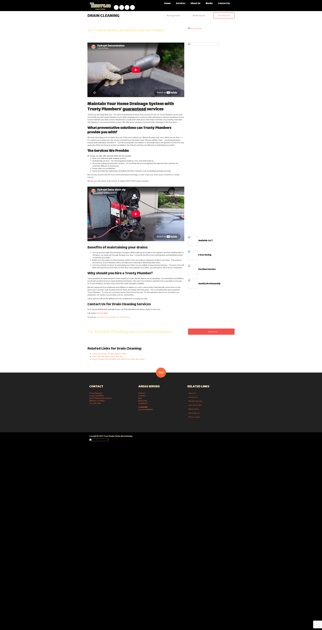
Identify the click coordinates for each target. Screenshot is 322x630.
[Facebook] (116, 7)
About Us (195, 4)
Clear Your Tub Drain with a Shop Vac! (107, 356)
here (181, 137)
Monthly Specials (199, 15)
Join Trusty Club (224, 15)
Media (209, 4)
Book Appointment (173, 15)
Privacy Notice (194, 417)
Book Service (213, 331)
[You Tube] (127, 7)
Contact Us (224, 4)
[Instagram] (121, 7)
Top (161, 372)
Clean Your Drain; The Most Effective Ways (109, 353)
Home (167, 4)
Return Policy (194, 409)
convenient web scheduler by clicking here (113, 317)
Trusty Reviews (194, 413)
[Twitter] (132, 7)
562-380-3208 (95, 403)
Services (180, 4)
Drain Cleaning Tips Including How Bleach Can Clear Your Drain (118, 359)
